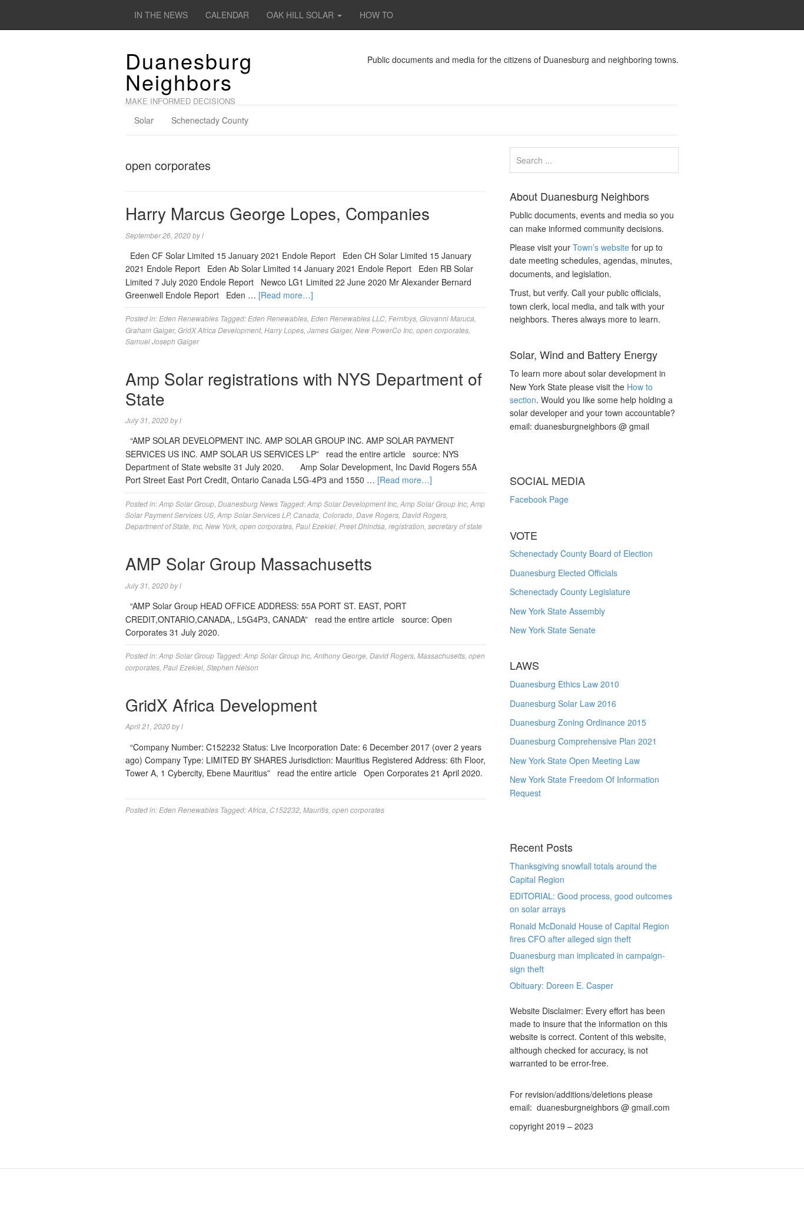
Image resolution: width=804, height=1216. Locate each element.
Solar (144, 120)
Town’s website (601, 247)
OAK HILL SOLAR (301, 15)
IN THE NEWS (161, 15)
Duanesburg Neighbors (189, 71)
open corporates (442, 330)
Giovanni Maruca (447, 318)
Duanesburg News (248, 504)
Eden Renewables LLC (348, 318)
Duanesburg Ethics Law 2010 (564, 684)
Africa (257, 810)
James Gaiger (329, 330)
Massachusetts (441, 655)
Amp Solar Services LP (253, 515)
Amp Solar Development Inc (352, 504)
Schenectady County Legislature (570, 591)
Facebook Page (539, 499)
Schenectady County (209, 120)
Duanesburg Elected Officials (563, 573)
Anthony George (340, 655)
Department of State (157, 526)
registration (406, 526)
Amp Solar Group (186, 504)
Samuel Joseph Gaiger (162, 341)
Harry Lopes (284, 330)
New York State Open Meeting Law (575, 760)
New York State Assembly (557, 611)
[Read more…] (285, 295)
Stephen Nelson (232, 667)
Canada (306, 515)
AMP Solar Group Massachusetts (248, 563)
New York (220, 526)
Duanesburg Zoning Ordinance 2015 (578, 722)
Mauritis (315, 810)
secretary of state (455, 526)
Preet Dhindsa (362, 526)
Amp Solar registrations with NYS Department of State (303, 388)
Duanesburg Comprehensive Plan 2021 (583, 741)
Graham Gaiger (149, 330)
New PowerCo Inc (384, 330)
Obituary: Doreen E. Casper (561, 985)
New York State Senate (553, 630)
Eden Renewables (188, 318)
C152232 (285, 810)
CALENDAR (227, 15)
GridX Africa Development (219, 330)
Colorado (338, 515)
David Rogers (424, 515)
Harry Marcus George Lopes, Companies (277, 213)
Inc (197, 526)
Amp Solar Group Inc (433, 504)
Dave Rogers (377, 515)
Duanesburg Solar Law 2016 (563, 703)
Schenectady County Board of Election (581, 553)
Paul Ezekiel (315, 526)
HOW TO (376, 15)
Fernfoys (402, 318)
